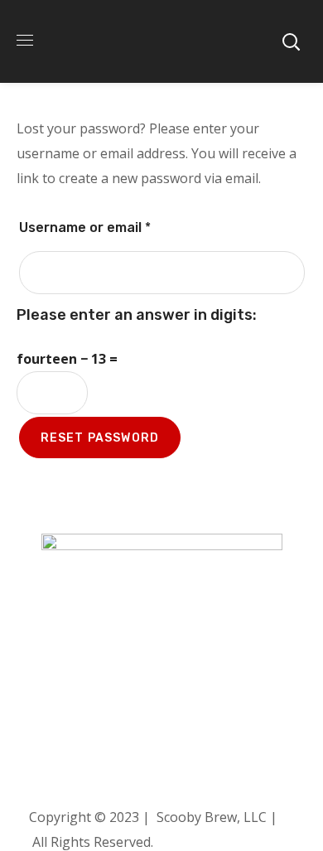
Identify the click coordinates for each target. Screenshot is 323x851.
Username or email (114, 225)
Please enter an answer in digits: (137, 315)
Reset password (100, 438)
